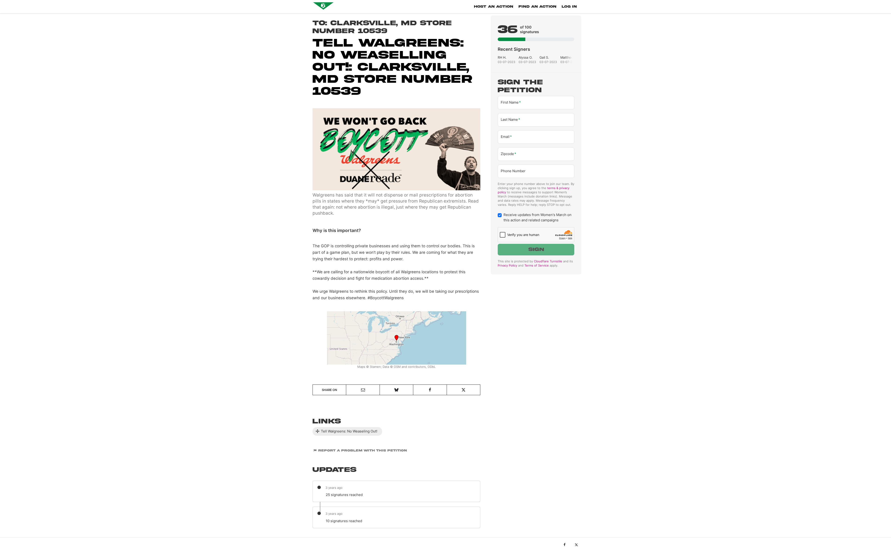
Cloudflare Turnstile (548, 261)
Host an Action (493, 6)
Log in (569, 6)
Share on (329, 390)
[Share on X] (463, 389)
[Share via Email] (363, 389)
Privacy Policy (507, 265)
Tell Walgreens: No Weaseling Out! (348, 431)
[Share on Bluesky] (396, 389)
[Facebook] (564, 544)
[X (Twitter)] (576, 544)
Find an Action (537, 6)
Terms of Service (536, 265)
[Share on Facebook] (430, 389)
